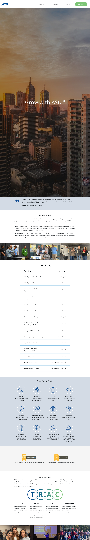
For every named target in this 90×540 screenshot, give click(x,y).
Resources (55, 4)
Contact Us (81, 4)
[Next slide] (87, 203)
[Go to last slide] (2, 203)
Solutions (41, 4)
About (68, 4)
